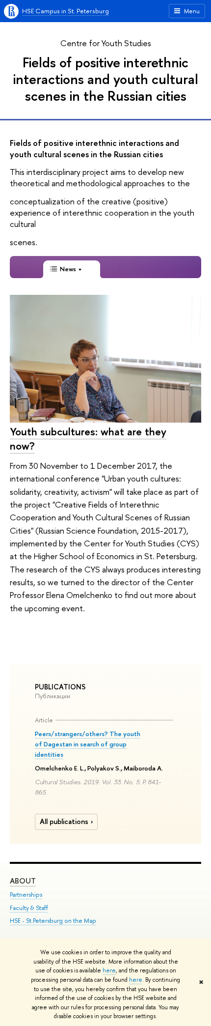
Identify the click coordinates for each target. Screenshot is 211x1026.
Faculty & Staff (29, 908)
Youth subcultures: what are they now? (88, 438)
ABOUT (23, 881)
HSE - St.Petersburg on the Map (53, 920)
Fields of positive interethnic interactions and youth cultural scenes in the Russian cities (105, 79)
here (109, 970)
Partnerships (26, 894)
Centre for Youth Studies (105, 43)
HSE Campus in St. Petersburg (65, 10)
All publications (64, 821)
